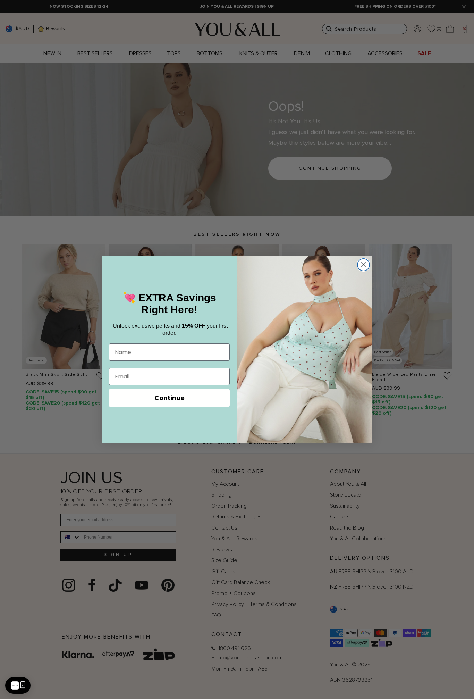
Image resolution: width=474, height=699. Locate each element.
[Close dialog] (363, 265)
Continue (169, 397)
